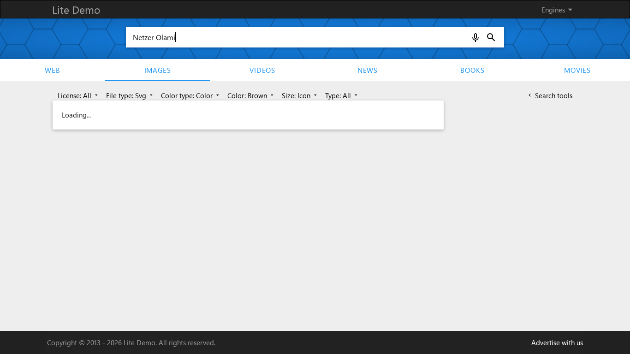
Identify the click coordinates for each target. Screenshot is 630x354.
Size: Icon (300, 95)
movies (577, 70)
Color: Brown (251, 95)
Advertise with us (557, 342)
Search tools (549, 95)
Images (157, 70)
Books (472, 70)
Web (52, 70)
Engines (558, 9)
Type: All (342, 95)
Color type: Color (191, 95)
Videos (262, 70)
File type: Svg (130, 95)
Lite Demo (76, 9)
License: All (79, 95)
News (367, 70)
